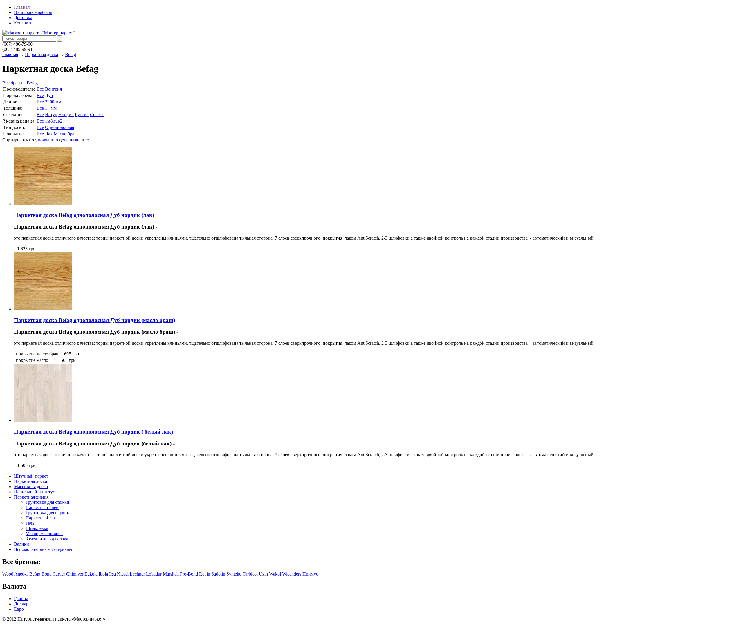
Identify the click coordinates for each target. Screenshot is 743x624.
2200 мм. (53, 101)
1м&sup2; (54, 120)
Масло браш (66, 133)
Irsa (112, 573)
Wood (7, 573)
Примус (310, 573)
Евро (19, 609)
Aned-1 (21, 573)
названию (79, 139)
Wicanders (291, 573)
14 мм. (51, 108)
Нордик (66, 114)
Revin (204, 573)
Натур (51, 114)
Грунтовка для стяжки (47, 502)
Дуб (49, 95)
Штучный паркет (31, 476)
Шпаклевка (37, 528)
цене (63, 139)
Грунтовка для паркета (48, 512)
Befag (70, 54)
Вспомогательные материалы (43, 549)
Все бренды (14, 82)
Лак (49, 133)
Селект (97, 114)
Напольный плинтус (34, 491)
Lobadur (154, 573)
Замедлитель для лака (47, 538)
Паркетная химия (31, 496)
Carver (59, 573)
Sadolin (218, 573)
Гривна (21, 598)
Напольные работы (33, 12)
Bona (46, 573)
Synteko (233, 573)
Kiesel (123, 573)
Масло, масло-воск (44, 533)
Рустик (82, 114)
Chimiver (74, 573)
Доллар (21, 603)
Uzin (263, 573)
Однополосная (59, 127)
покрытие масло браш (37, 353)
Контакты (23, 22)
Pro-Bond (189, 573)
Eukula (91, 573)
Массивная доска (31, 486)
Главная (22, 7)
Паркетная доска (41, 54)
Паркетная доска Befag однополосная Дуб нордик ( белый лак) (93, 432)
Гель (30, 523)
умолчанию (46, 139)
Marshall (171, 573)
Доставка (23, 17)
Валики (21, 544)
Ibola (103, 573)
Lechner (137, 573)
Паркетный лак (41, 517)
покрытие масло (32, 360)
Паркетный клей (42, 507)
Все (40, 89)
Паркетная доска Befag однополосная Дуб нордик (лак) (84, 215)
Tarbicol (250, 573)
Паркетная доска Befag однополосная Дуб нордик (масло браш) (94, 320)
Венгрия (53, 89)
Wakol (275, 573)
